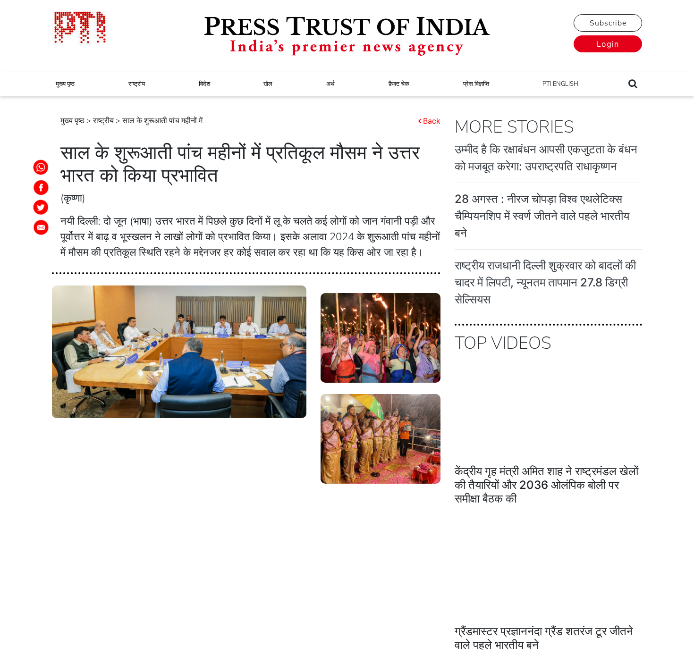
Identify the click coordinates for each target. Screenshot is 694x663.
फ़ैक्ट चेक (399, 84)
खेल (267, 84)
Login (608, 44)
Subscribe (608, 23)
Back (431, 121)
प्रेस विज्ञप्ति (476, 84)
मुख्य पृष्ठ (65, 84)
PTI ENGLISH (560, 84)
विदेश (204, 84)
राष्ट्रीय (136, 84)
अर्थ (330, 84)
